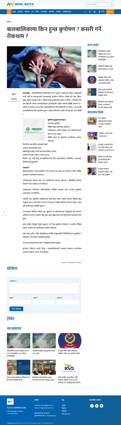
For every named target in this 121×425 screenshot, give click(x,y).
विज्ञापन (64, 408)
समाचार (27, 11)
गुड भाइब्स (44, 11)
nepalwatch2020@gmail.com (43, 405)
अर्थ (32, 11)
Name (12, 298)
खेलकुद (58, 11)
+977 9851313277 (12, 413)
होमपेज (9, 22)
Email (35, 298)
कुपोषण (64, 263)
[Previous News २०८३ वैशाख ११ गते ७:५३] (4, 212)
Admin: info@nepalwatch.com (44, 408)
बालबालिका (72, 263)
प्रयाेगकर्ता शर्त (66, 414)
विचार (37, 11)
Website (59, 298)
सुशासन (20, 11)
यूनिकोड (64, 411)
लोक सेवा (51, 11)
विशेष (103, 12)
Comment (13, 281)
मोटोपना (79, 263)
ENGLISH (110, 12)
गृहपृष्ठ (14, 11)
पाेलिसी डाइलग (67, 11)
